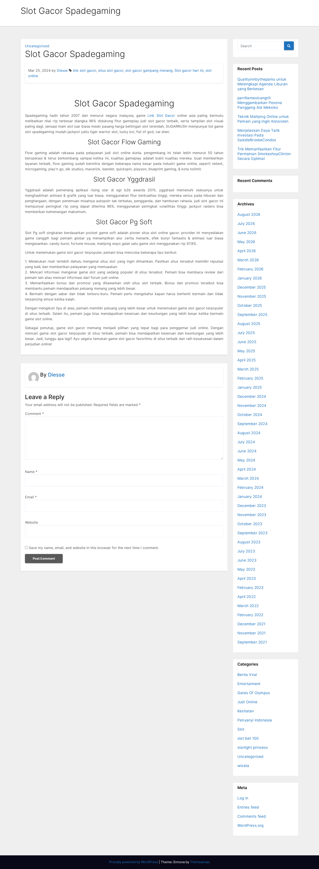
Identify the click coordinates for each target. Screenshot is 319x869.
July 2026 (246, 223)
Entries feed (248, 807)
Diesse (62, 70)
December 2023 (251, 506)
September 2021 (252, 642)
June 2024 (247, 451)
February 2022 (250, 615)
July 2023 (246, 551)
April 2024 (246, 469)
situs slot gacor (110, 70)
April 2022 (246, 596)
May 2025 (246, 351)
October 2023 (249, 524)
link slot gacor (84, 70)
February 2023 (250, 587)
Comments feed (251, 816)
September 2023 (252, 533)
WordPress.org (250, 825)
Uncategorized (37, 46)
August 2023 (248, 542)
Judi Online (247, 702)
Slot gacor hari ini (189, 70)
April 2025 (246, 360)
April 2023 (246, 578)
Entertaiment (248, 684)
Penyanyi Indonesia (254, 720)
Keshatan (245, 711)
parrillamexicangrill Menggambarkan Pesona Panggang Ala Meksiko (259, 103)
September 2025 (252, 314)
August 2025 (248, 324)
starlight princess (252, 747)
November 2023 (251, 515)
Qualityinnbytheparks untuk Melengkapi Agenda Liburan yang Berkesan (262, 84)
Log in (242, 798)
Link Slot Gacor (161, 115)
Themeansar (199, 862)
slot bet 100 (248, 738)
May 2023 (246, 569)
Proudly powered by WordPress (134, 862)
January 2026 (249, 278)
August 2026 (248, 214)
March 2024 (248, 478)
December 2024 (251, 396)
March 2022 (248, 606)
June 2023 (247, 560)
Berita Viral (247, 674)
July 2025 (246, 333)
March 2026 (248, 260)
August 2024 (248, 433)
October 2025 (249, 305)
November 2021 (251, 633)
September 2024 (252, 424)
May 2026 (246, 242)
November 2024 (251, 405)
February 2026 (250, 269)
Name (31, 471)
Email (31, 497)
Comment (34, 413)
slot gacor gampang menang (149, 70)
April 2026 (246, 251)
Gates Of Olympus (253, 693)
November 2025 (251, 296)
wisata (243, 765)
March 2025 (248, 369)
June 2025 (246, 342)
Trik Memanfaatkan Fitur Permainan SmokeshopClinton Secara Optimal (264, 154)
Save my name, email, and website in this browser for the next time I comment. (94, 548)
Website (31, 522)
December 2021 (251, 624)
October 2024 (249, 415)
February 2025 (250, 378)
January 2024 (249, 496)
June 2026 (247, 233)
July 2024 (246, 442)
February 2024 (250, 487)
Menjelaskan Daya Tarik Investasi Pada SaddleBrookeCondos (258, 135)
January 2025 (249, 387)
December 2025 (251, 287)
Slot (240, 729)
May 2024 (246, 460)
